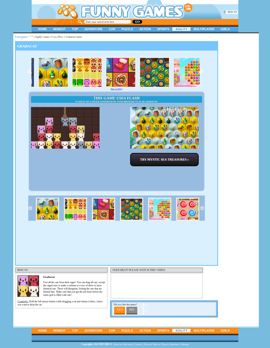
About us (117, 344)
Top (75, 29)
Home (42, 29)
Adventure (93, 29)
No (131, 309)
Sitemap (185, 344)
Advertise (128, 344)
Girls (225, 29)
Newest (59, 29)
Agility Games (42, 36)
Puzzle (127, 29)
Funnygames (24, 36)
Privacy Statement (170, 344)
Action (145, 29)
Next (201, 71)
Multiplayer (204, 29)
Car (112, 29)
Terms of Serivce (152, 344)
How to (232, 12)
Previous (29, 71)
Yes (119, 309)
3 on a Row (57, 36)
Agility (181, 29)
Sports (163, 29)
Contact (138, 344)
